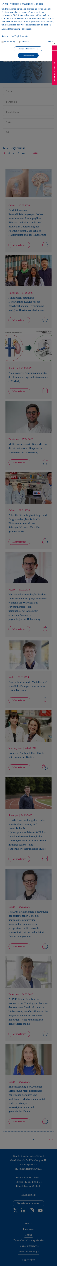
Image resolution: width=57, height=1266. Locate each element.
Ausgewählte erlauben (28, 49)
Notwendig (9, 41)
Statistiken (25, 41)
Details (50, 41)
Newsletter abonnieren (54, 70)
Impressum (26, 29)
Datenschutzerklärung (11, 29)
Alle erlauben (28, 55)
